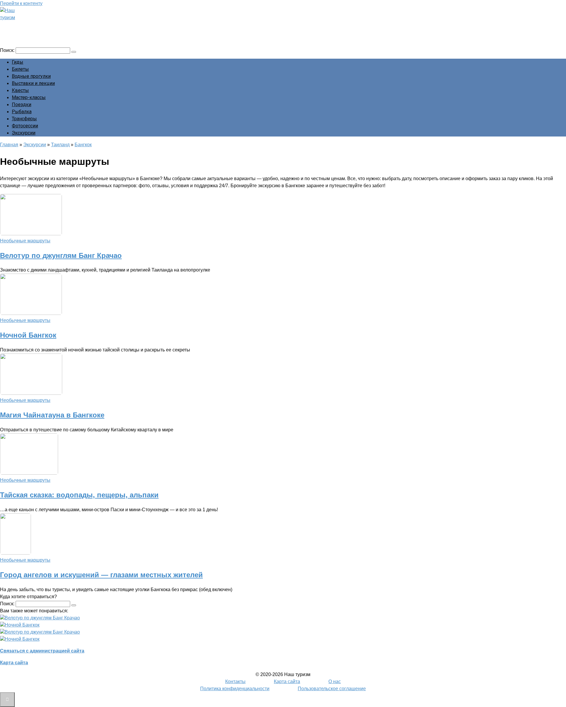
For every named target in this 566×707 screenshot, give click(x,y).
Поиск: (8, 50)
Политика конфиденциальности (234, 688)
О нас (334, 681)
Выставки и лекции (33, 83)
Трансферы (24, 118)
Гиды (17, 62)
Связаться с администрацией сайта (42, 650)
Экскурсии (23, 133)
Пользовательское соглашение (332, 688)
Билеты (20, 69)
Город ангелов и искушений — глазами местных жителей (101, 575)
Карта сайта (14, 662)
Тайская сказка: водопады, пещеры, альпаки (79, 495)
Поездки (21, 104)
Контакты (235, 681)
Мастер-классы (29, 97)
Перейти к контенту (21, 3)
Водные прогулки (31, 76)
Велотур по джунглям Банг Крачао (61, 255)
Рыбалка (22, 111)
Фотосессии (25, 126)
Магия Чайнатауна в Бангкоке (52, 415)
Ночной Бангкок (28, 335)
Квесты (20, 90)
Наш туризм (27, 26)
